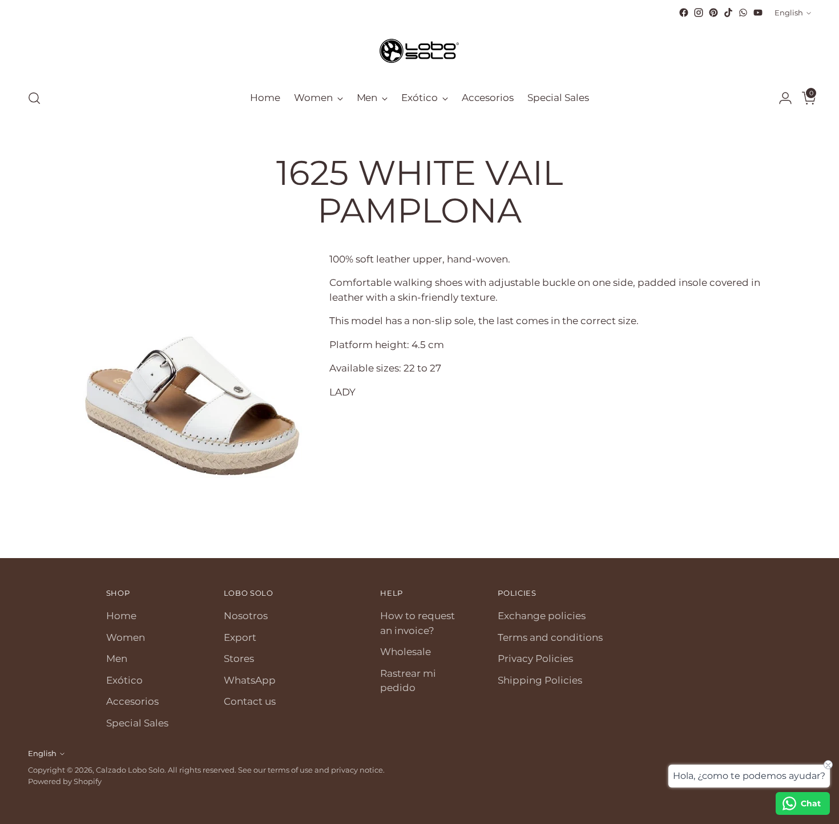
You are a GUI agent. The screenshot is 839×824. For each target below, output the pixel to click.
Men (116, 658)
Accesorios (132, 701)
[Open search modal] (34, 98)
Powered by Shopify (65, 781)
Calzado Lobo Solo (130, 769)
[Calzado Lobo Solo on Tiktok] (728, 12)
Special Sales (137, 723)
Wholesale (405, 651)
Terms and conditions (550, 637)
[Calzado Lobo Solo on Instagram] (698, 12)
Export (240, 637)
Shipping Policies (540, 680)
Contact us (250, 701)
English (789, 12)
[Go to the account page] (780, 98)
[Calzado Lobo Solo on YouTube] (758, 12)
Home (121, 615)
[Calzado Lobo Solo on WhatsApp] (743, 12)
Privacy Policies (535, 658)
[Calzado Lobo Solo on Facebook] (684, 12)
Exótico (124, 680)
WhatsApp (250, 680)
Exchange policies (542, 615)
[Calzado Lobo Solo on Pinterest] (713, 12)
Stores (239, 658)
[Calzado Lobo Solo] (419, 50)
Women (125, 637)
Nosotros (246, 615)
